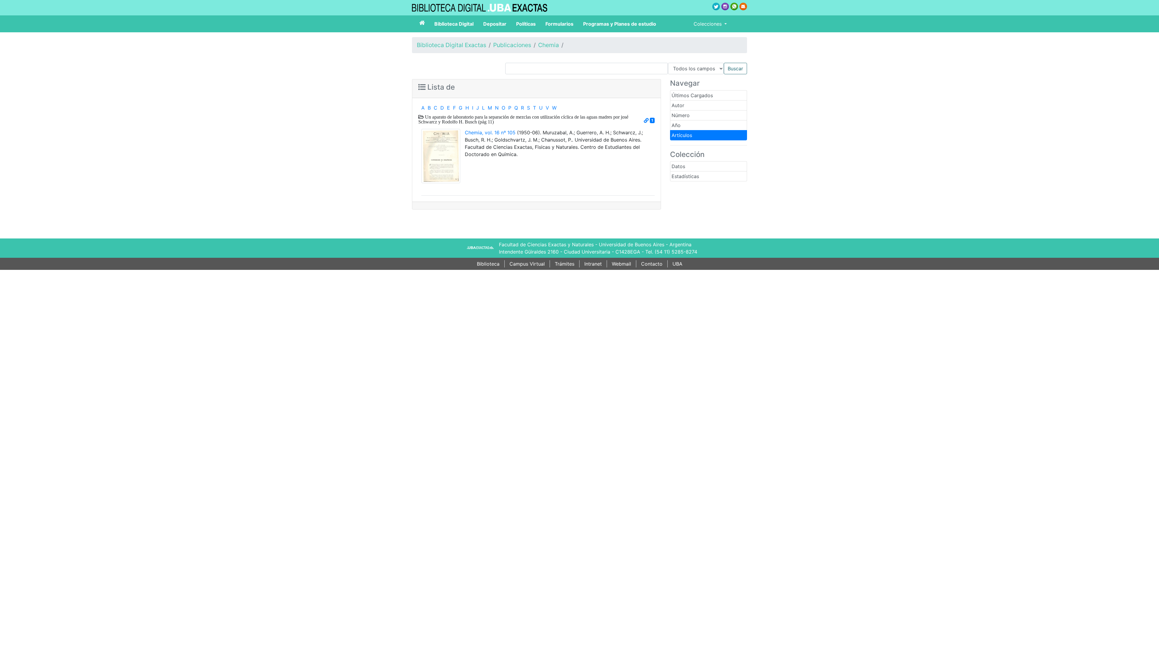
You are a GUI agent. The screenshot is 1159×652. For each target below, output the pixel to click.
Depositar (494, 24)
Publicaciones (512, 45)
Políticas (526, 24)
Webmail (621, 264)
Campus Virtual (527, 264)
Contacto (652, 264)
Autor (678, 105)
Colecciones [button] (708, 24)
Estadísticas (685, 176)
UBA (677, 264)
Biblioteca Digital (454, 24)
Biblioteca (488, 264)
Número (681, 115)
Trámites (564, 264)
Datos (678, 166)
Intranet (593, 264)
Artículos (682, 135)
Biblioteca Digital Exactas (451, 45)
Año (676, 125)
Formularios (559, 24)
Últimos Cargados (692, 95)
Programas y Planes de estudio (619, 24)
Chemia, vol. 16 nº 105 (490, 132)
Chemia (548, 45)
